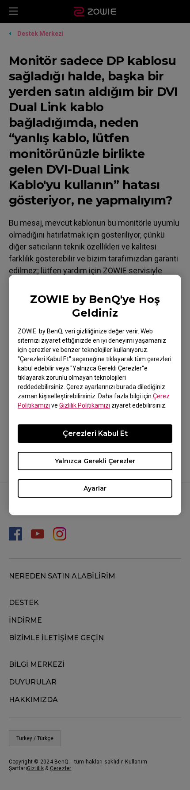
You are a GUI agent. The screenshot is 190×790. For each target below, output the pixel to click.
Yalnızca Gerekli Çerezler (95, 461)
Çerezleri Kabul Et (95, 433)
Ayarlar (95, 488)
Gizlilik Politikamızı (84, 405)
